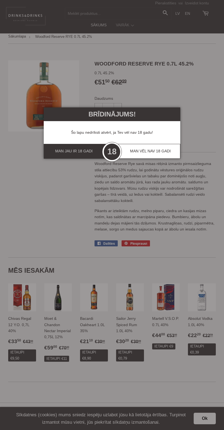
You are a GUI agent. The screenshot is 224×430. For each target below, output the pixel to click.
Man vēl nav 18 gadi (150, 151)
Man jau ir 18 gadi (74, 151)
